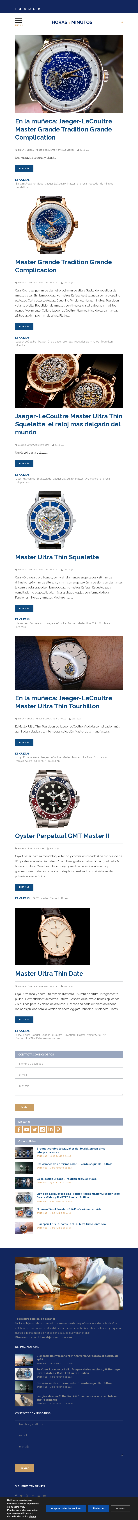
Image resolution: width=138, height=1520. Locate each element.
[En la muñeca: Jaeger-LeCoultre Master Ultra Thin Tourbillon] (69, 663)
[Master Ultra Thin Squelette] (69, 520)
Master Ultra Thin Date (49, 973)
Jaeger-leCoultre (45, 150)
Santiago (84, 150)
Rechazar (98, 1508)
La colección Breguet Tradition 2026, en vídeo (66, 1178)
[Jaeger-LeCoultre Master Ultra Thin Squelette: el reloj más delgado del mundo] (69, 381)
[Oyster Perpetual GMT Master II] (69, 799)
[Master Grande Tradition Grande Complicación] (69, 225)
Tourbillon (22, 187)
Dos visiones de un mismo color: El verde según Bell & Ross (74, 1164)
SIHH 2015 (40, 761)
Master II (54, 898)
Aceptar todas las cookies (66, 1508)
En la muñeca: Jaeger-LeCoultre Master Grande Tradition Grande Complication (63, 129)
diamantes (29, 478)
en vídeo (38, 183)
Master (71, 183)
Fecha (26, 1034)
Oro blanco (54, 341)
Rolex (41, 848)
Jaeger (36, 1034)
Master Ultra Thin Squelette (57, 557)
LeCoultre (69, 1034)
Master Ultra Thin (87, 623)
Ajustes (120, 1508)
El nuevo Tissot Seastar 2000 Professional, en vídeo (70, 1209)
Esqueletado (44, 478)
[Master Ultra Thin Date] (69, 936)
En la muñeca (26, 150)
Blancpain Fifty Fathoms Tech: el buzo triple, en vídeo (71, 1224)
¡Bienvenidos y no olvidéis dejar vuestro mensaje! (43, 1337)
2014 (19, 1034)
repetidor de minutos (101, 183)
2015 (18, 478)
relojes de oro (24, 482)
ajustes (32, 1516)
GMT (36, 898)
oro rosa (82, 183)
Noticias (61, 150)
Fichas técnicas (27, 283)
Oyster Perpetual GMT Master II (62, 835)
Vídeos (71, 150)
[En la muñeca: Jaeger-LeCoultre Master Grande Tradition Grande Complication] (69, 74)
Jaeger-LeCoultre (55, 183)
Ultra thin (21, 345)
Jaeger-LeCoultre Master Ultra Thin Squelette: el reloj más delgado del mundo (68, 424)
